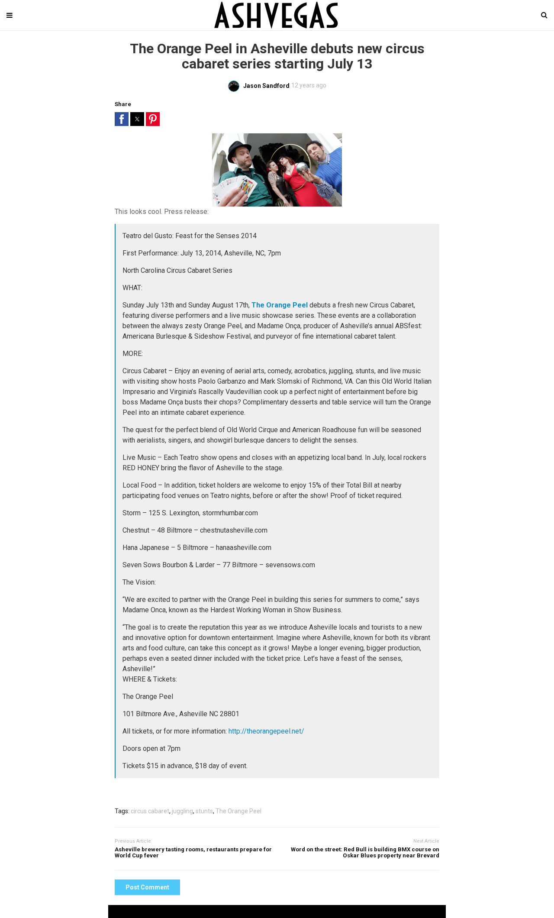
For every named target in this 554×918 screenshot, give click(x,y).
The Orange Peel (238, 811)
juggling (182, 811)
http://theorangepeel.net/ (266, 731)
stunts (204, 811)
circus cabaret (150, 811)
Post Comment (147, 887)
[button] (122, 119)
